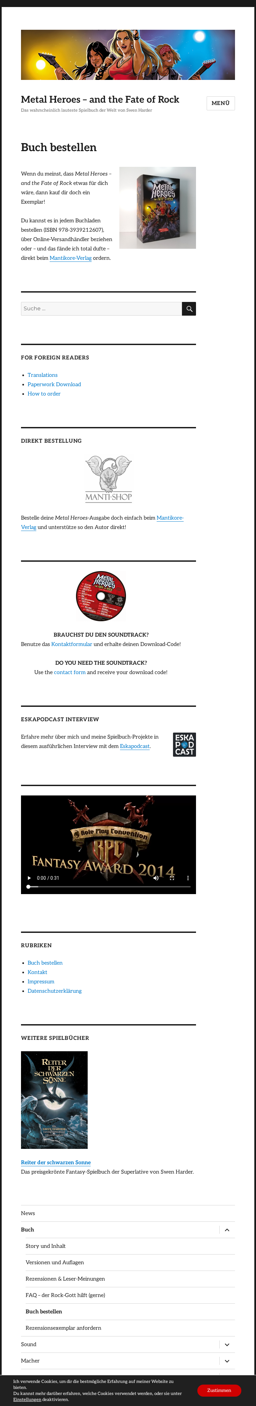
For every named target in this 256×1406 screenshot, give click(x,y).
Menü (221, 103)
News (28, 1213)
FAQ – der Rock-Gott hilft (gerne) (65, 1295)
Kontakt (37, 972)
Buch (27, 1230)
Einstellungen (27, 1399)
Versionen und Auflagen (55, 1263)
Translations (43, 375)
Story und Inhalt (46, 1246)
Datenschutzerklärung (55, 991)
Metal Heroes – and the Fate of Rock (100, 99)
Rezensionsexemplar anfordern (63, 1328)
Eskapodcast (135, 746)
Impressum (41, 982)
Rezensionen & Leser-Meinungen (65, 1279)
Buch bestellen (45, 963)
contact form (70, 672)
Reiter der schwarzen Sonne (56, 1163)
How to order (44, 394)
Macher (30, 1361)
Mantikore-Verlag (71, 258)
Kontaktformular (71, 644)
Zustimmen (219, 1390)
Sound (28, 1344)
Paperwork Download (54, 385)
